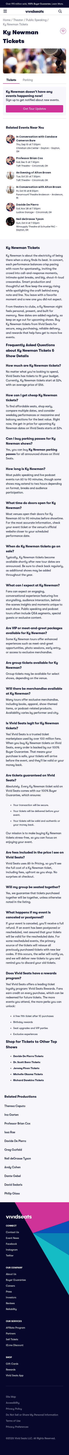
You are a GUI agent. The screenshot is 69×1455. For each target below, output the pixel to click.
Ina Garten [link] (11, 1114)
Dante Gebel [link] (12, 1176)
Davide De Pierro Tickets (28, 1056)
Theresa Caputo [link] (14, 1106)
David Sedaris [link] (13, 1184)
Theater (18, 20)
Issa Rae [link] (9, 1132)
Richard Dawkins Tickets (28, 1080)
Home (6, 20)
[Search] (60, 11)
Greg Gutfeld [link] (13, 1149)
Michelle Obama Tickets (28, 1074)
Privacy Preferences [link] (17, 1426)
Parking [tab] (28, 80)
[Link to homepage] (34, 11)
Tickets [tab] (11, 80)
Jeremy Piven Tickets (26, 1068)
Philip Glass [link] (12, 1193)
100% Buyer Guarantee (39, 4)
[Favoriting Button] (63, 31)
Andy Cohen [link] (12, 1167)
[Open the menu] (5, 11)
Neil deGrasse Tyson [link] (17, 1158)
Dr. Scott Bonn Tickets (26, 1062)
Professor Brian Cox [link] (17, 1123)
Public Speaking (36, 20)
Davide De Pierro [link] (15, 1141)
